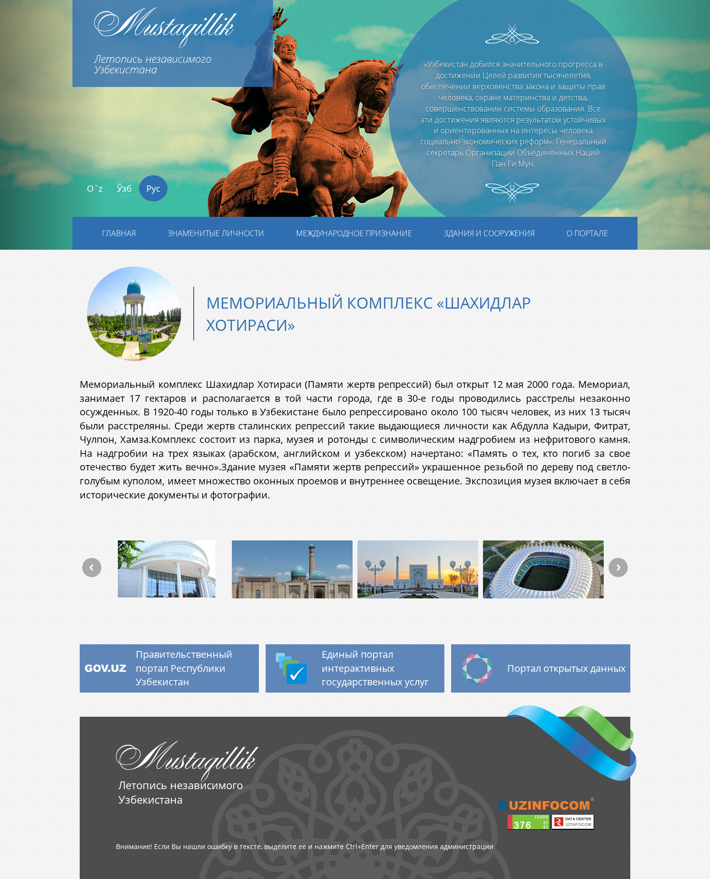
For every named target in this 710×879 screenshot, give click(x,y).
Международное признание (354, 233)
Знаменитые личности (216, 233)
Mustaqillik (163, 38)
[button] (53, 143)
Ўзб (124, 188)
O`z (94, 188)
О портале (587, 233)
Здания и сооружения (489, 233)
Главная (119, 233)
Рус (153, 188)
